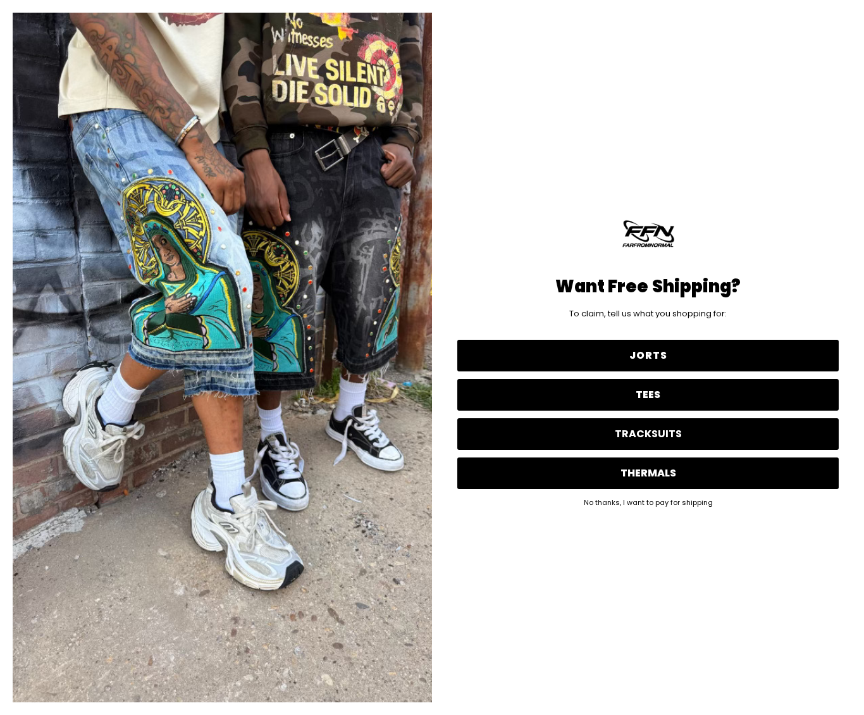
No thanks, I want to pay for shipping (648, 501)
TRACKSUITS (648, 433)
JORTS (648, 355)
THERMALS (648, 473)
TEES (648, 394)
